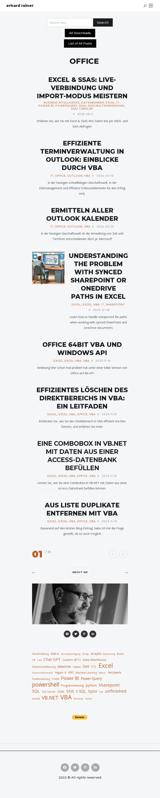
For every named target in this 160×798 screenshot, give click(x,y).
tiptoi (92, 691)
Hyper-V (60, 672)
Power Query (91, 678)
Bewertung (109, 653)
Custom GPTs (71, 660)
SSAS (82, 105)
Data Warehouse (94, 660)
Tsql (101, 691)
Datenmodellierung (44, 667)
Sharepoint (115, 304)
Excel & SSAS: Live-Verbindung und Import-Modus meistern (82, 88)
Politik (55, 679)
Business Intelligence (62, 102)
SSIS (70, 691)
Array (85, 654)
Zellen (88, 698)
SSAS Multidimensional (106, 105)
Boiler (120, 654)
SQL (36, 691)
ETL (94, 666)
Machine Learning (86, 672)
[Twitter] (75, 634)
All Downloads (80, 33)
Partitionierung (41, 679)
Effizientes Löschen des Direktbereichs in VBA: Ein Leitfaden (82, 398)
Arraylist (96, 654)
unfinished (115, 691)
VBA (87, 175)
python (91, 685)
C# (33, 660)
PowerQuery (66, 105)
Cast (39, 660)
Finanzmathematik (42, 672)
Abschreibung (40, 654)
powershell (45, 684)
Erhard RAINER (20, 5)
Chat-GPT (52, 659)
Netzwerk (114, 672)
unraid (36, 698)
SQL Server (49, 691)
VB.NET (50, 697)
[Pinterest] (84, 634)
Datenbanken (92, 102)
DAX (86, 666)
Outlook (74, 175)
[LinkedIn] (92, 634)
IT (118, 102)
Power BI (46, 105)
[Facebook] (67, 634)
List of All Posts (80, 43)
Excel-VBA (91, 304)
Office (60, 175)
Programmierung (72, 685)
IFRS (71, 672)
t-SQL (81, 691)
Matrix (102, 672)
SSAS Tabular (82, 108)
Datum (77, 667)
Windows (78, 698)
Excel (110, 102)
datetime (64, 666)
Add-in (55, 654)
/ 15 (48, 552)
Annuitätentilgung (70, 653)
